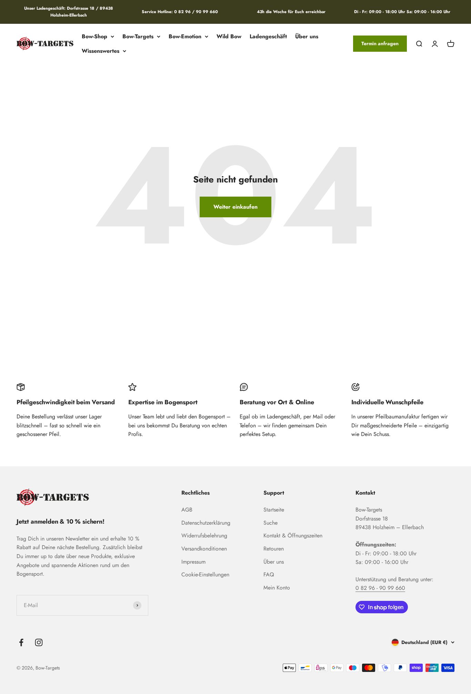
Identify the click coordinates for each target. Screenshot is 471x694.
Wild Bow (229, 36)
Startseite (273, 510)
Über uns (306, 36)
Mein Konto (276, 588)
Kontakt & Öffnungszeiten (292, 535)
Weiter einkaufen (235, 207)
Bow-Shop (94, 36)
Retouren (273, 549)
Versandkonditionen (204, 549)
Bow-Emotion (185, 36)
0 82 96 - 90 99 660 (380, 588)
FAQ (268, 574)
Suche (270, 523)
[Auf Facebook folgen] (21, 642)
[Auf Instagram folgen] (38, 642)
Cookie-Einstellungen (205, 574)
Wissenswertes (100, 50)
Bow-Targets (137, 36)
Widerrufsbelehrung (204, 535)
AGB (186, 510)
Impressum (193, 562)
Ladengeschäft (268, 36)
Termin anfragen (380, 43)
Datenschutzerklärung (205, 523)
